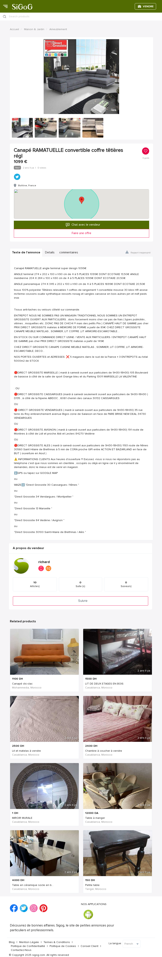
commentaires (68, 252)
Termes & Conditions (56, 942)
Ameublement (58, 29)
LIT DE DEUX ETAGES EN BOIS (104, 683)
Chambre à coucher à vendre (103, 750)
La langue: (115, 943)
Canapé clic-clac (22, 683)
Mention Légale (29, 942)
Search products (19, 16)
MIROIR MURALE (22, 818)
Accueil (14, 29)
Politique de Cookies (63, 946)
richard (44, 562)
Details (50, 252)
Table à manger (95, 818)
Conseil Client (89, 946)
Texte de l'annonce (26, 252)
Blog (12, 942)
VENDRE (148, 6)
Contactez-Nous (21, 950)
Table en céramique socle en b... (32, 885)
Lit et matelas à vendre (26, 750)
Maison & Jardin (34, 29)
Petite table (92, 885)
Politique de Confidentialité (28, 946)
